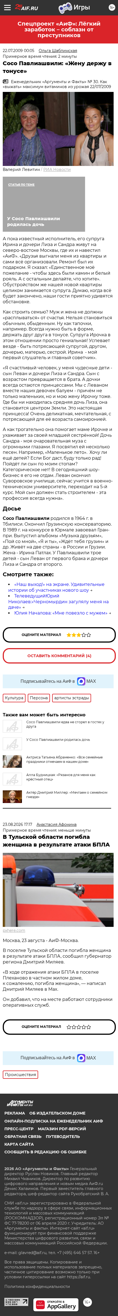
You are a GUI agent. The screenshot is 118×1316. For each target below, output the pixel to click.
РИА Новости (57, 169)
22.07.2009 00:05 (18, 50)
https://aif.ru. (79, 1276)
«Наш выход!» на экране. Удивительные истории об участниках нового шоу (56, 587)
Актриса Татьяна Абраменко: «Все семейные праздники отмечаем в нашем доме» (64, 759)
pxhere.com (14, 930)
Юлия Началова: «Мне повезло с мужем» (61, 613)
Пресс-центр (18, 1128)
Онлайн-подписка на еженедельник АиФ (53, 1121)
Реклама (14, 1113)
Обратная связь (22, 1136)
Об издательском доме (57, 1113)
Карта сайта (19, 1144)
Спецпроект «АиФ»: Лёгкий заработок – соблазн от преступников (59, 29)
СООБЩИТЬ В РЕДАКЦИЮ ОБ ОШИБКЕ (45, 1152)
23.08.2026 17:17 (17, 824)
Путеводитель (63, 1136)
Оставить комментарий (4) (59, 655)
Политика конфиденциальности (37, 1286)
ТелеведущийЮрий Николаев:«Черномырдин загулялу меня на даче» (58, 601)
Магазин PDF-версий (62, 1128)
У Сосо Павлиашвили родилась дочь (58, 740)
